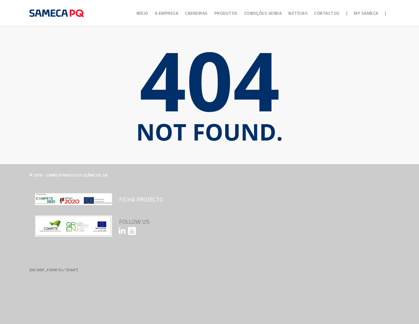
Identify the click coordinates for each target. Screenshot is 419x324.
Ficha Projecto (141, 199)
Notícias (298, 13)
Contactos (327, 13)
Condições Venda (263, 13)
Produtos (226, 13)
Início (142, 13)
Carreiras (196, 13)
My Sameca (366, 13)
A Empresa (167, 13)
